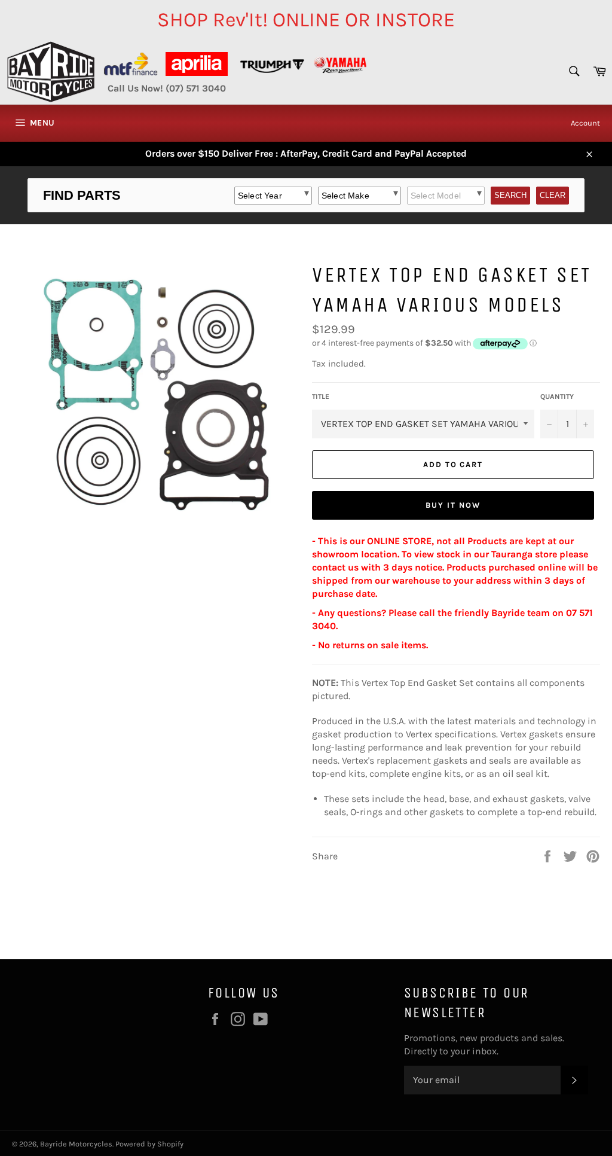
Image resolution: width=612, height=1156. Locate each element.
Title (320, 396)
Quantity (557, 396)
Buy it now (453, 505)
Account (585, 122)
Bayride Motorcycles (76, 1143)
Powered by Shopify (149, 1143)
